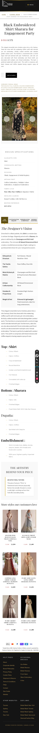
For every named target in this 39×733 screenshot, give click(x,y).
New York (6, 715)
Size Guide (6, 691)
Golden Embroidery (26, 86)
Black (7, 86)
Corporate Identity (8, 665)
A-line (22, 680)
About (5, 662)
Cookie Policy (7, 675)
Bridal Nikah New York (27, 705)
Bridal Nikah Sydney (26, 712)
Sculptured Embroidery (17, 91)
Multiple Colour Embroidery (12, 87)
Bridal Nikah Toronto (26, 708)
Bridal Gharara (25, 671)
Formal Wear (15, 14)
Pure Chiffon (17, 89)
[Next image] (32, 119)
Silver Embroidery (26, 677)
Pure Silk (26, 89)
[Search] (37, 381)
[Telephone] (37, 359)
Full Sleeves (14, 86)
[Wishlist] (37, 369)
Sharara (30, 91)
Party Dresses (6, 89)
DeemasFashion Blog (27, 718)
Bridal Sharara (25, 667)
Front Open (24, 674)
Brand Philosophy (8, 668)
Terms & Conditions (9, 681)
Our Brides (23, 664)
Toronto (5, 705)
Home (4, 14)
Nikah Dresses (28, 87)
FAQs (5, 685)
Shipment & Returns (9, 678)
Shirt (36, 91)
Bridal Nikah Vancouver (27, 715)
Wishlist (5, 694)
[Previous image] (7, 119)
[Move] (37, 351)
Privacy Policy (7, 672)
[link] (37, 355)
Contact (5, 688)
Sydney (5, 708)
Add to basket (11, 75)
